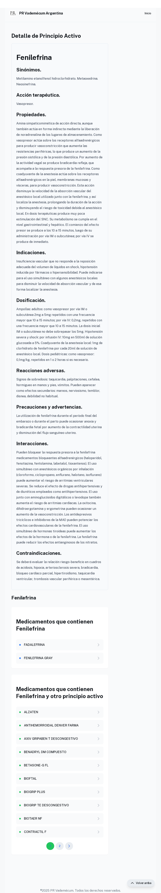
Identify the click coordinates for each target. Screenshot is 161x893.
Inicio (148, 13)
